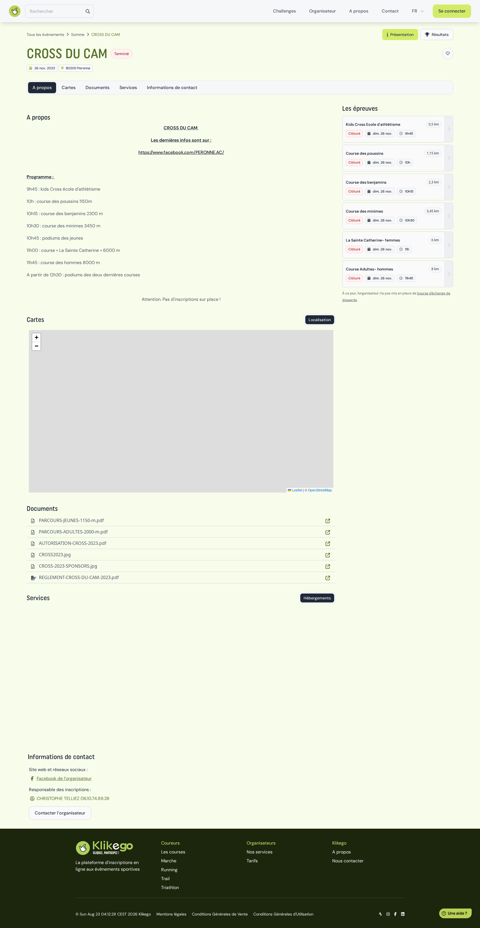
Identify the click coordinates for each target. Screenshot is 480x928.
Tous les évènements (45, 34)
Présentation (402, 34)
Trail (165, 879)
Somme (77, 34)
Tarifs (252, 861)
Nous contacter (348, 861)
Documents (97, 87)
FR (414, 11)
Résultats (440, 34)
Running (169, 870)
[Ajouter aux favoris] (447, 53)
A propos (358, 11)
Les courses (173, 852)
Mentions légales (171, 914)
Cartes (69, 87)
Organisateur (322, 11)
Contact (390, 11)
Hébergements (317, 597)
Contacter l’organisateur (60, 813)
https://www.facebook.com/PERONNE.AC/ (181, 152)
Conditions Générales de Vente (220, 914)
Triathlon (170, 887)
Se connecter (452, 11)
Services (128, 87)
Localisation (320, 319)
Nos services (259, 852)
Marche (168, 861)
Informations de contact (172, 87)
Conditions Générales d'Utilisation (283, 914)
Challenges (284, 11)
